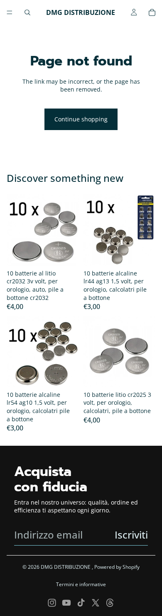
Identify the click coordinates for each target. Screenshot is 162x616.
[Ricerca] (27, 12)
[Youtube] (66, 603)
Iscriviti (131, 534)
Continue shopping (81, 119)
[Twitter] (96, 603)
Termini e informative (81, 584)
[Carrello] (152, 12)
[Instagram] (52, 603)
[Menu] (9, 12)
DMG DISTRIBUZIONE (66, 566)
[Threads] (110, 603)
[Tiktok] (81, 603)
